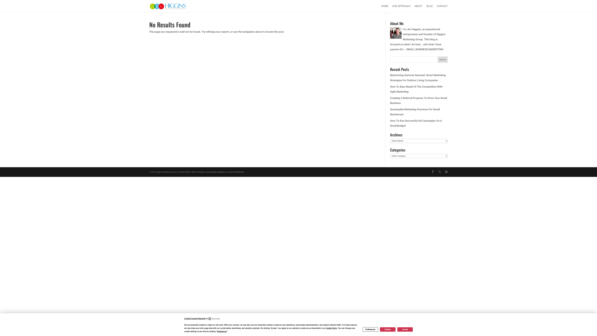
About (418, 6)
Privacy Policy (184, 172)
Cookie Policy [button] (331, 328)
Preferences (370, 329)
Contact (442, 6)
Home (384, 6)
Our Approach (401, 6)
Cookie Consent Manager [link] (194, 318)
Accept (405, 329)
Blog (429, 6)
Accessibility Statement (216, 172)
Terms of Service (198, 172)
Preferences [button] (222, 331)
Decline (388, 329)
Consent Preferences (235, 172)
